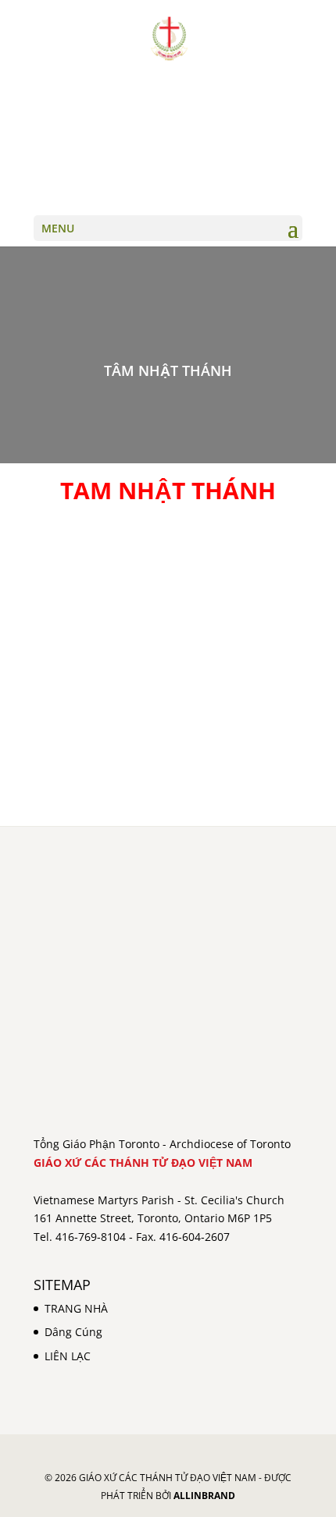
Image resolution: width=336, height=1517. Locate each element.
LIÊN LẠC (68, 1356)
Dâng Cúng (73, 1331)
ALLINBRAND (204, 1495)
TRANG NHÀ (76, 1308)
